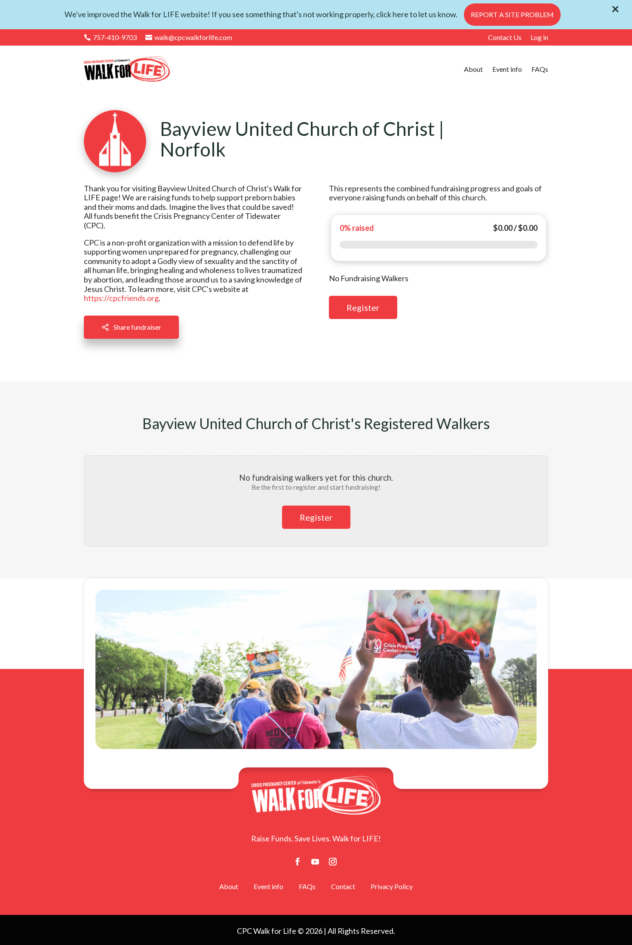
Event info (507, 69)
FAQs (539, 69)
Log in (539, 37)
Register (363, 307)
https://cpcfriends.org (121, 298)
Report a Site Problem (512, 14)
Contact (343, 886)
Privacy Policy (392, 886)
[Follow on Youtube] (315, 861)
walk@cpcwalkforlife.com (188, 37)
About (473, 69)
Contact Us (505, 37)
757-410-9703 (110, 37)
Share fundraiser (137, 327)
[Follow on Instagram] (333, 861)
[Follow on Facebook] (297, 861)
